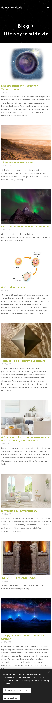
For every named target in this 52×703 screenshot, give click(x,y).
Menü (48, 8)
